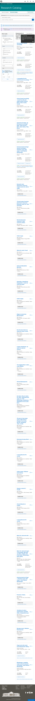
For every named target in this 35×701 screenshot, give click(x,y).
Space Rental (17, 688)
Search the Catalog (5, 12)
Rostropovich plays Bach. (23, 439)
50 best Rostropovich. (22, 381)
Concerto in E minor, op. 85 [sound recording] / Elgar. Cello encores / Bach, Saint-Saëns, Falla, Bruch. (23, 125)
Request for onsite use (21, 69)
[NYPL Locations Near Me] (27, 1)
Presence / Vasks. (21, 594)
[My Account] (25, 1)
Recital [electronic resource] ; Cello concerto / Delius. (21, 221)
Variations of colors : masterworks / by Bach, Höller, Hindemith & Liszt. (23, 612)
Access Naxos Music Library (22, 195)
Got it (33, 41)
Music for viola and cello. (23, 535)
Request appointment (21, 57)
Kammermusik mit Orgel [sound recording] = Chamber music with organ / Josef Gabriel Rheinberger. (23, 149)
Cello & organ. (20, 298)
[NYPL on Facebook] (26, 693)
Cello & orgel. (20, 236)
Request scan (28, 69)
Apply (8, 79)
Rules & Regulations (29, 685)
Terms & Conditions (23, 687)
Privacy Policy (23, 685)
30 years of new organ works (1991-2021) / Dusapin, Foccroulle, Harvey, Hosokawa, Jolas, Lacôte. (22, 421)
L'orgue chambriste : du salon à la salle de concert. (22, 348)
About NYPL (28, 686)
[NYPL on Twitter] (28, 693)
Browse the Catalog (13, 12)
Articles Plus (7, 25)
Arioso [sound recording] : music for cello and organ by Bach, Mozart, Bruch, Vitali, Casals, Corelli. (23, 101)
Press (16, 686)
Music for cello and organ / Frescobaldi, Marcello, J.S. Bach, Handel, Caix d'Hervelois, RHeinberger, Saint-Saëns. (23, 553)
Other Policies (23, 686)
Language (28, 687)
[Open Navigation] (33, 1)
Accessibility (17, 685)
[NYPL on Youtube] (32, 693)
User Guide (10, 28)
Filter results (4, 33)
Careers (17, 687)
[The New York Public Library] (1, 1)
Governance (22, 688)
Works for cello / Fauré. (22, 250)
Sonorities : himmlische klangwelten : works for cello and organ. (22, 283)
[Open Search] (30, 1)
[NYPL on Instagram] (30, 693)
